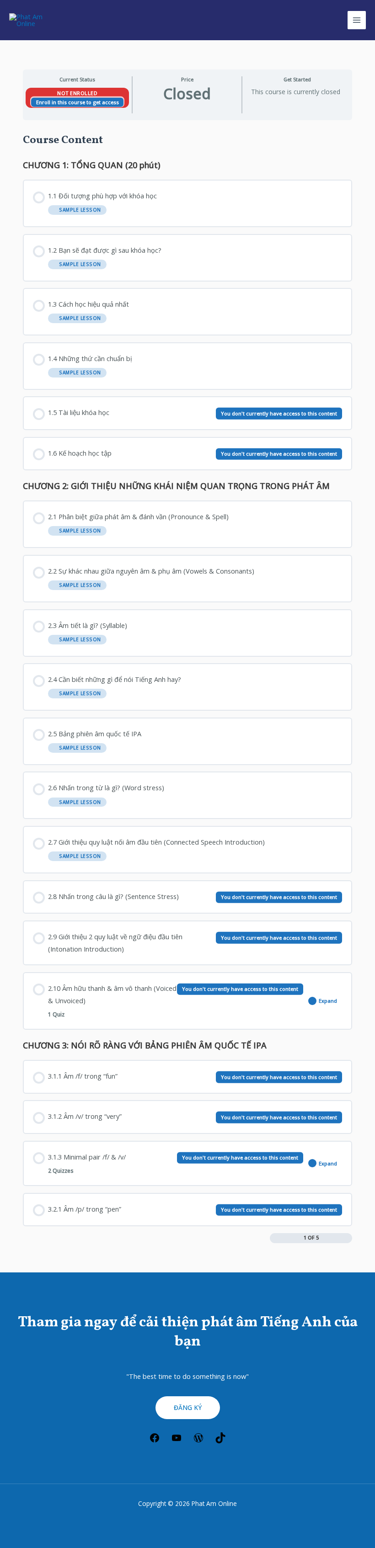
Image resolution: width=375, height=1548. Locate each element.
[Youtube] (176, 1440)
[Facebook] (154, 1440)
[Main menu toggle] (357, 20)
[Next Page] (348, 1237)
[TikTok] (220, 1440)
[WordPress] (198, 1440)
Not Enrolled (77, 93)
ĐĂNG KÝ (188, 1407)
